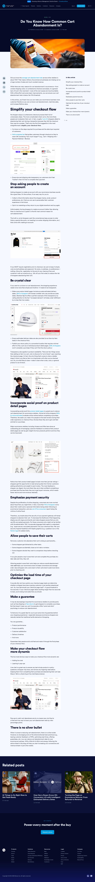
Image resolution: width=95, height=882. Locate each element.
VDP (62, 864)
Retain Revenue (31, 851)
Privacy (62, 855)
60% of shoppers (22, 293)
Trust (62, 862)
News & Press (80, 859)
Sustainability (80, 857)
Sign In (73, 5)
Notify (12, 857)
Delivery (30, 859)
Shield (12, 862)
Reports (46, 855)
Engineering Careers (82, 855)
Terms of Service (65, 859)
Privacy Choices (64, 853)
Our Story (79, 851)
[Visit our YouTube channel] (91, 876)
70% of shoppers (49, 505)
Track (12, 855)
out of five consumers (39, 509)
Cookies (63, 851)
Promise (13, 851)
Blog (45, 851)
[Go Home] (3, 857)
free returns (30, 604)
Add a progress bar (18, 134)
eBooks (46, 853)
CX (50, 17)
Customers (46, 862)
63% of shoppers (55, 346)
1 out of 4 (45, 119)
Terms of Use (64, 857)
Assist (12, 859)
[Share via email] (4, 91)
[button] (19, 850)
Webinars (46, 857)
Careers (79, 853)
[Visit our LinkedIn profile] (88, 876)
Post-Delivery (31, 862)
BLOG (46, 17)
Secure (13, 853)
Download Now (63, 1)
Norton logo (14, 531)
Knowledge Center (48, 859)
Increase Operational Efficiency (35, 855)
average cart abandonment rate (32, 78)
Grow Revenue (31, 853)
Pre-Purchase (31, 857)
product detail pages (37, 411)
